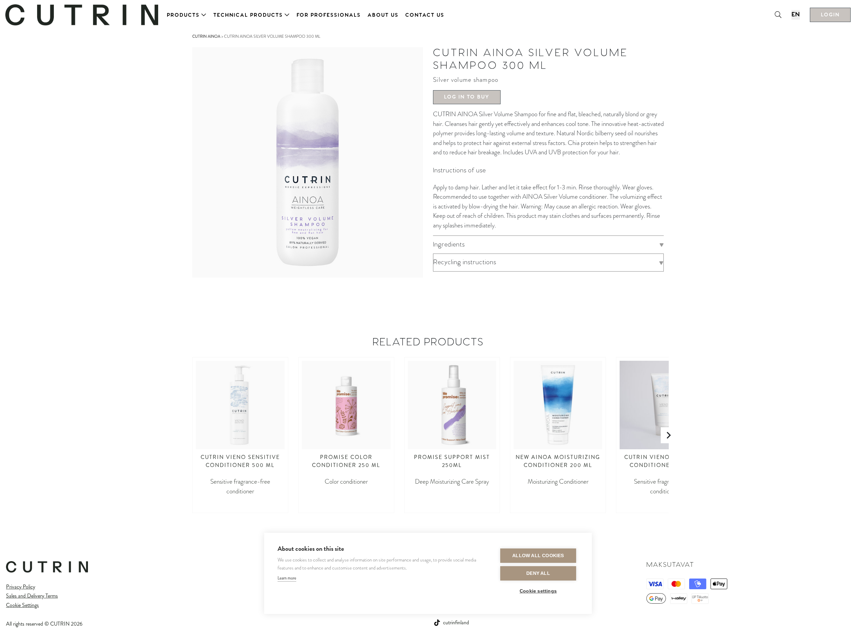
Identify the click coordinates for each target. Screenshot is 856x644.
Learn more (287, 578)
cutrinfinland (456, 622)
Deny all (538, 573)
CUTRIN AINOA (206, 36)
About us (383, 15)
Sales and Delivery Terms (32, 596)
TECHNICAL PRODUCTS (248, 15)
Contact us (424, 15)
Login (830, 15)
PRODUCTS (183, 15)
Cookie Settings (22, 605)
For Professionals (329, 15)
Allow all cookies (538, 555)
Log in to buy (467, 97)
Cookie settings (538, 591)
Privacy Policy (20, 587)
